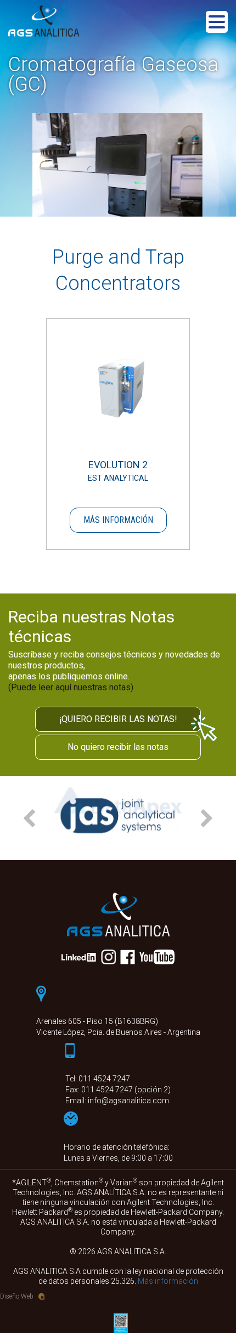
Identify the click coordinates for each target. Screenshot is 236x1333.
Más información (118, 520)
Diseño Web (16, 1296)
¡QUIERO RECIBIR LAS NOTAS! (118, 719)
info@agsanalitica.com (128, 1100)
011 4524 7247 (104, 1078)
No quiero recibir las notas (118, 747)
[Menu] (217, 23)
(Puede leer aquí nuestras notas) (70, 687)
